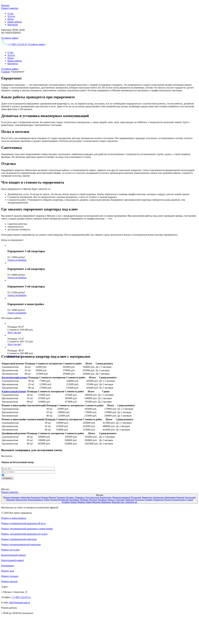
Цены (10, 19)
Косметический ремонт (15, 377)
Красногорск (21, 500)
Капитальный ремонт (14, 391)
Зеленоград (158, 497)
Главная (5, 71)
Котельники (190, 497)
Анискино (15, 497)
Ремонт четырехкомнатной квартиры (21, 544)
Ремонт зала (7, 571)
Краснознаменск (35, 500)
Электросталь (118, 502)
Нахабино (102, 500)
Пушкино (149, 500)
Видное (52, 497)
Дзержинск (80, 497)
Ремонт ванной (9, 581)
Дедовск (70, 497)
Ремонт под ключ (10, 549)
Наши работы (14, 21)
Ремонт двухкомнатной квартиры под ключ (24, 534)
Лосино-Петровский (59, 500)
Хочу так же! (14, 332)
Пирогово (129, 500)
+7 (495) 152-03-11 (17, 44)
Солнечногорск (178, 500)
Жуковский (136, 497)
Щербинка (106, 502)
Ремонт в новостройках (13, 518)
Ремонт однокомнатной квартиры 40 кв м (23, 523)
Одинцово (120, 500)
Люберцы (84, 500)
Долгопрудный (92, 497)
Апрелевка (25, 497)
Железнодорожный (121, 497)
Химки (89, 502)
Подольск (139, 500)
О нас (10, 13)
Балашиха (36, 497)
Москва (6, 497)
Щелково (96, 502)
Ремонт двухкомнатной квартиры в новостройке (27, 528)
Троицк (73, 502)
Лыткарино (74, 500)
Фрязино (81, 502)
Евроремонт (7, 565)
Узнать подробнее (16, 260)
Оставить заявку (10, 38)
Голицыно (61, 497)
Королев (180, 497)
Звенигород (147, 497)
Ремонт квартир (9, 492)
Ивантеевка (170, 497)
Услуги (11, 16)
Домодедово (106, 497)
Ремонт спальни (9, 576)
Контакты (12, 24)
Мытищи (93, 500)
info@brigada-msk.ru (19, 602)
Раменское (158, 500)
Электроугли (131, 502)
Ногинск (111, 500)
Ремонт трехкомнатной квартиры (19, 539)
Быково (44, 497)
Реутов (167, 500)
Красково (10, 500)
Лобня (47, 500)
